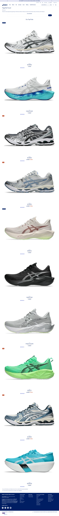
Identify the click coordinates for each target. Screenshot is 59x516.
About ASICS (38, 495)
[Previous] (7, 1)
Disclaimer (37, 502)
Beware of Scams (22, 501)
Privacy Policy (15, 501)
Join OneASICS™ (4, 496)
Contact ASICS (22, 495)
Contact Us (20, 490)
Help (42, 2)
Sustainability (38, 504)
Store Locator (22, 502)
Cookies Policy (38, 501)
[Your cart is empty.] (55, 5)
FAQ (20, 500)
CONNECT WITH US (5, 505)
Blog (40, 2)
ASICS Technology (50, 500)
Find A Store (45, 2)
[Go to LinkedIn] (8, 508)
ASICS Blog (49, 501)
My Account (55, 2)
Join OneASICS (50, 2)
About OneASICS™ (50, 495)
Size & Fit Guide (30, 495)
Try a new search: (29, 13)
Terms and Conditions (39, 500)
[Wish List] (53, 5)
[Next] (51, 1)
